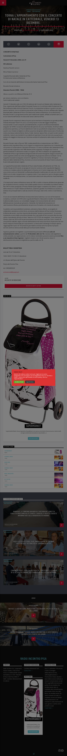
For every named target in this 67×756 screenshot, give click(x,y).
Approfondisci (30, 382)
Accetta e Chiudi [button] (19, 382)
